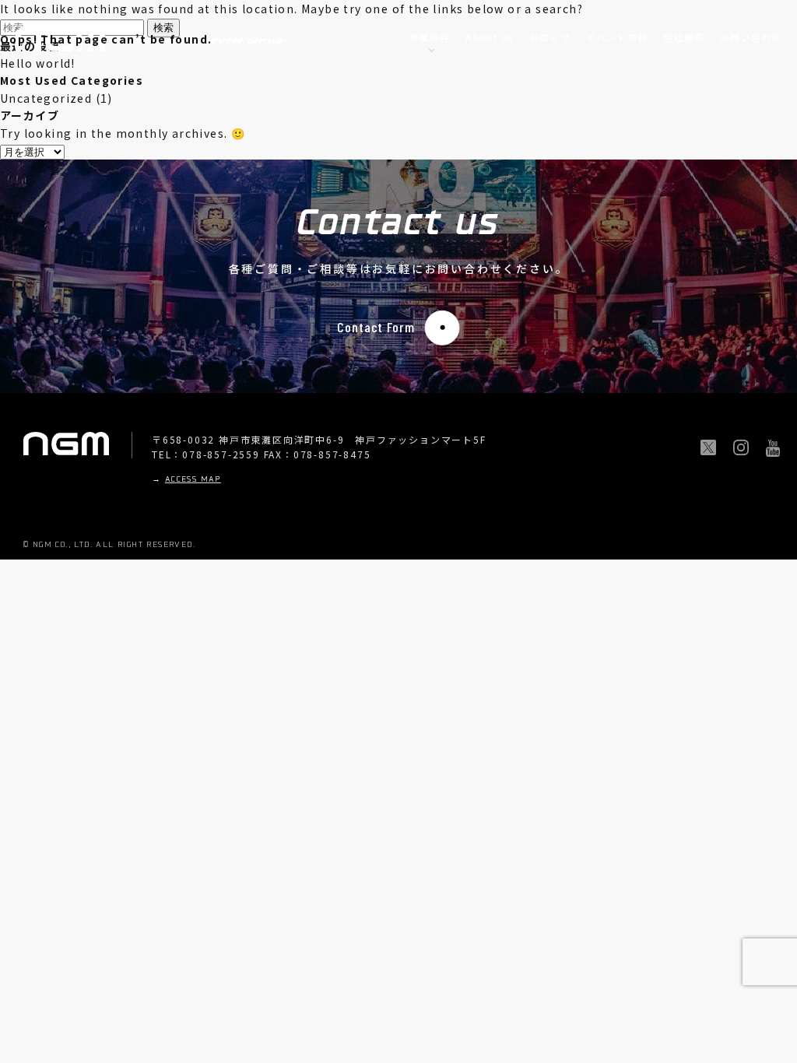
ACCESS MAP (193, 479)
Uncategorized (46, 98)
